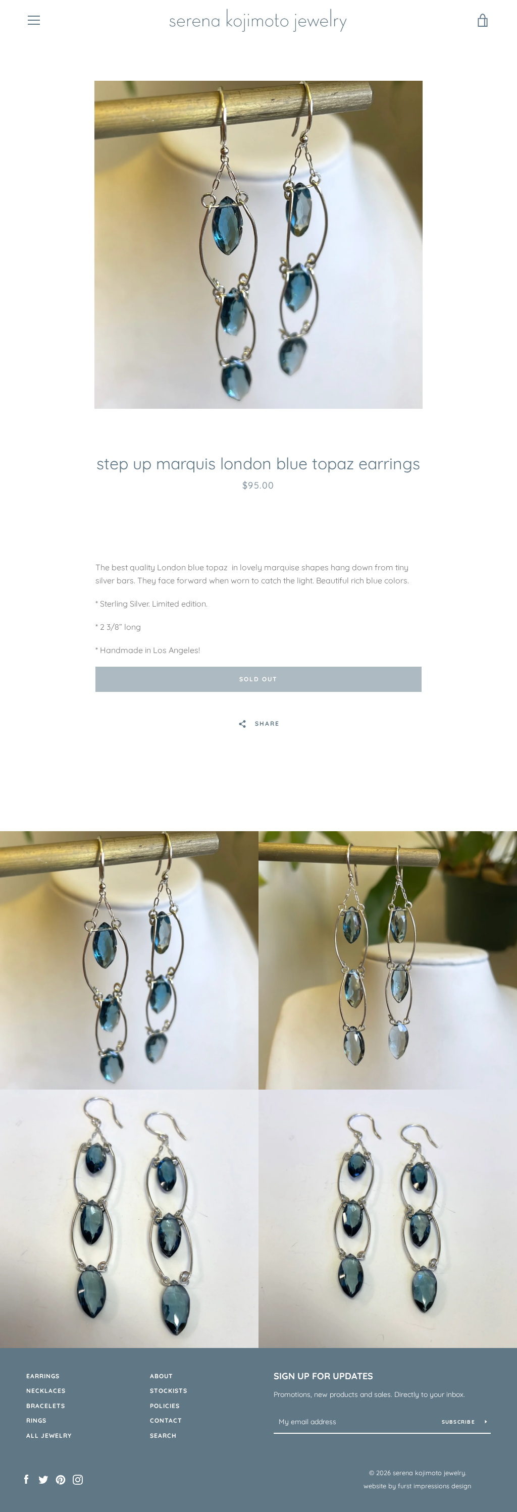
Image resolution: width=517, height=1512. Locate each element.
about (161, 1376)
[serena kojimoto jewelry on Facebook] (26, 1479)
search (163, 1435)
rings (36, 1420)
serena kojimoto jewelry (429, 1473)
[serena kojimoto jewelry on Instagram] (78, 1479)
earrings (43, 1376)
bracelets (45, 1406)
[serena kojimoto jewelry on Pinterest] (61, 1479)
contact (166, 1420)
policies (165, 1406)
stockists (168, 1390)
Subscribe (460, 1422)
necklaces (46, 1390)
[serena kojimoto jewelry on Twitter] (43, 1479)
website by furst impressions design (417, 1486)
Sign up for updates (323, 1376)
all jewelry (49, 1435)
